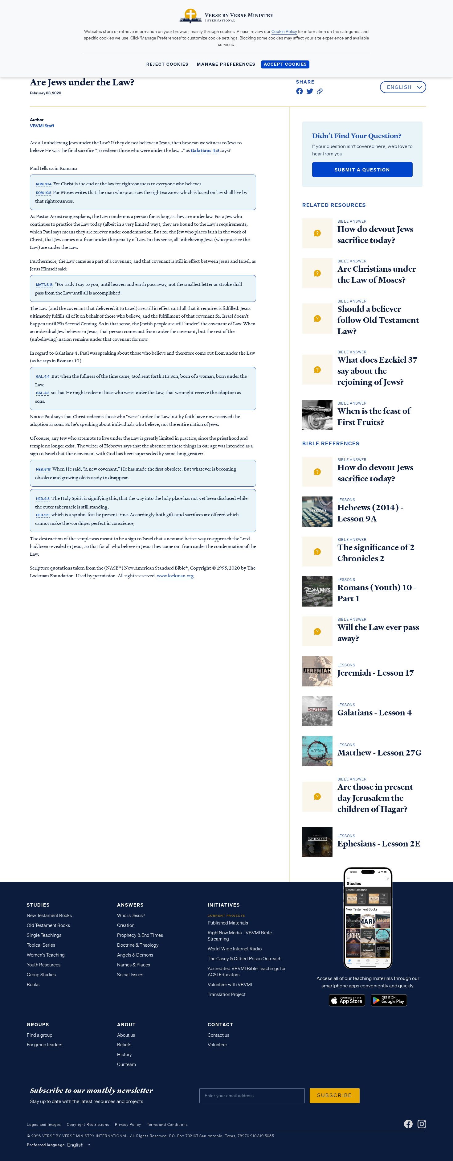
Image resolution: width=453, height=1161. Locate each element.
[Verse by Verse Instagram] (422, 1124)
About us (126, 1035)
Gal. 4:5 (42, 392)
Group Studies (41, 975)
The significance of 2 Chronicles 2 (376, 553)
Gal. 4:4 (43, 376)
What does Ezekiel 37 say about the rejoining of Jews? (377, 371)
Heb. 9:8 (43, 498)
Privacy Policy (128, 1124)
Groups (38, 1024)
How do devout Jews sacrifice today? (375, 235)
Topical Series (41, 945)
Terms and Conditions (167, 1124)
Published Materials (228, 923)
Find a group (39, 1035)
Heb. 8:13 (43, 469)
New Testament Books (49, 915)
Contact (220, 1024)
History (124, 1054)
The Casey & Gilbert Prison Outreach (244, 958)
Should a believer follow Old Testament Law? (378, 320)
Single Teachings (44, 935)
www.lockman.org (175, 575)
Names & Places (133, 965)
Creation (125, 925)
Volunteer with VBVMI (230, 984)
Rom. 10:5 (43, 192)
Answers (130, 905)
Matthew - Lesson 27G (379, 752)
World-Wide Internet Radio (235, 949)
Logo (347, 1000)
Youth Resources (43, 965)
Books (33, 984)
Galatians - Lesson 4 (374, 712)
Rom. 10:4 (43, 183)
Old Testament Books (48, 925)
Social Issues (130, 975)
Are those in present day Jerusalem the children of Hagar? (375, 798)
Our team (126, 1064)
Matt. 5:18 (44, 284)
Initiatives (224, 905)
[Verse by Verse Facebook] (408, 1124)
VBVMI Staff (42, 126)
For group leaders (44, 1045)
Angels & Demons (135, 955)
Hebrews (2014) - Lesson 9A (370, 513)
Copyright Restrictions (88, 1124)
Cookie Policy (284, 31)
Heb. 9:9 (43, 514)
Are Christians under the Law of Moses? (376, 274)
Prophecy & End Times (140, 935)
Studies (38, 905)
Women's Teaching (46, 955)
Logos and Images (44, 1124)
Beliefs (124, 1045)
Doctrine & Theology (138, 945)
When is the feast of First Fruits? (373, 417)
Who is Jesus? (131, 915)
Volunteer (217, 1045)
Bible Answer (352, 221)
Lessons (346, 499)
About (126, 1024)
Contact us (218, 1035)
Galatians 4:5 (204, 150)
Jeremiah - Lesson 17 (375, 672)
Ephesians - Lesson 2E (378, 843)
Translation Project (227, 994)
